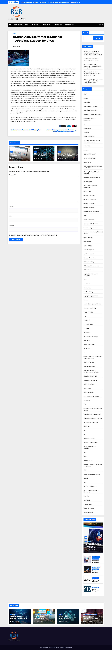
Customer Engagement (90, 228)
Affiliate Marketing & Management (89, 119)
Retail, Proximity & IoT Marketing (90, 447)
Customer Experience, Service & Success (93, 232)
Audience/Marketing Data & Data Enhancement (92, 141)
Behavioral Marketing (90, 158)
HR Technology (88, 324)
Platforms (86, 426)
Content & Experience (90, 199)
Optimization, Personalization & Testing (93, 409)
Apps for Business (89, 136)
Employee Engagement (90, 296)
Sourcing (86, 496)
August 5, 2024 (90, 549)
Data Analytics (88, 245)
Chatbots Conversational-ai (92, 177)
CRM (85, 215)
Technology (87, 500)
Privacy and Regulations (91, 442)
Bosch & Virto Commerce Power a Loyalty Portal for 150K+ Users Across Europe (93, 81)
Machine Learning (89, 362)
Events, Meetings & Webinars (92, 304)
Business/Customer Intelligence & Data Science (93, 167)
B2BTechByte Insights (90, 154)
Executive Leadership (90, 308)
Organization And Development (93, 418)
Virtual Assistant (88, 512)
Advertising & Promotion (91, 106)
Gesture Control (88, 312)
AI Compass (46, 24)
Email (11, 216)
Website (11, 225)
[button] (100, 24)
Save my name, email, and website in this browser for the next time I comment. (34, 235)
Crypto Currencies (89, 220)
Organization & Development (92, 414)
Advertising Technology (90, 110)
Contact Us (69, 24)
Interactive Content (89, 344)
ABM (85, 94)
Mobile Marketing (89, 392)
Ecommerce (87, 288)
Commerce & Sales (89, 195)
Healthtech (87, 320)
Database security (89, 254)
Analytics (86, 132)
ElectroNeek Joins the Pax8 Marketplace (27, 130)
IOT (85, 352)
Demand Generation (89, 258)
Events (85, 300)
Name (11, 206)
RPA (14, 33)
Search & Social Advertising (92, 474)
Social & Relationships (90, 486)
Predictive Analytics (89, 438)
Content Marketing (89, 207)
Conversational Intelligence (92, 211)
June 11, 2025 (39, 621)
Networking (87, 400)
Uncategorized (88, 504)
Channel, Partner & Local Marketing (91, 172)
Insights (35, 24)
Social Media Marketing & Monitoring (91, 491)
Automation (87, 146)
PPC (85, 430)
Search (85, 33)
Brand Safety (87, 162)
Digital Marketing (88, 270)
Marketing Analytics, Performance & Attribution (91, 371)
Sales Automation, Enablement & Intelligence (93, 465)
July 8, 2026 (15, 621)
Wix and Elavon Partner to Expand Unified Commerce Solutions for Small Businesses (93, 53)
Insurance (87, 340)
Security (86, 478)
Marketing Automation (90, 376)
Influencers (87, 332)
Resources (58, 24)
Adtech (86, 98)
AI (84, 124)
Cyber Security (88, 237)
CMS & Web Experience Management (91, 186)
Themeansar (69, 647)
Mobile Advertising (89, 384)
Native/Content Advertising (91, 396)
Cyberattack (87, 241)
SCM (85, 470)
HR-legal (86, 328)
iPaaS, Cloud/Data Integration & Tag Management (93, 357)
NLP (85, 404)
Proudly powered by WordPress (47, 647)
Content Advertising (89, 203)
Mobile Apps (87, 388)
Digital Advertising (89, 262)
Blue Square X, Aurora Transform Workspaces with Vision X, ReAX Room (92, 73)
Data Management (89, 249)
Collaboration (88, 191)
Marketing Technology (90, 380)
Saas (85, 456)
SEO (85, 482)
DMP (85, 279)
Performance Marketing (91, 422)
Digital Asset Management (91, 266)
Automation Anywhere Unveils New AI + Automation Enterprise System (60, 131)
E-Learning (87, 284)
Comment (12, 175)
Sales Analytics (88, 460)
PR (84, 434)
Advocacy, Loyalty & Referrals (92, 114)
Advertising (87, 102)
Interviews (87, 348)
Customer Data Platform (91, 224)
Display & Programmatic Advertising (91, 274)
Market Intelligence (89, 366)
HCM (85, 316)
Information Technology (91, 336)
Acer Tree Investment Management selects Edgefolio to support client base (93, 66)
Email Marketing (88, 292)
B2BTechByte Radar (21, 24)
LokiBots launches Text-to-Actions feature (66, 156)
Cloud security (88, 181)
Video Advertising (89, 508)
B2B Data (86, 150)
